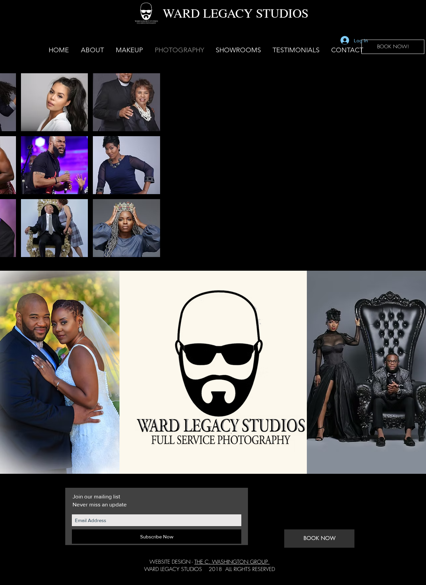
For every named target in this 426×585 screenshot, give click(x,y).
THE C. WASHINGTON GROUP (232, 561)
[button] (238, 50)
